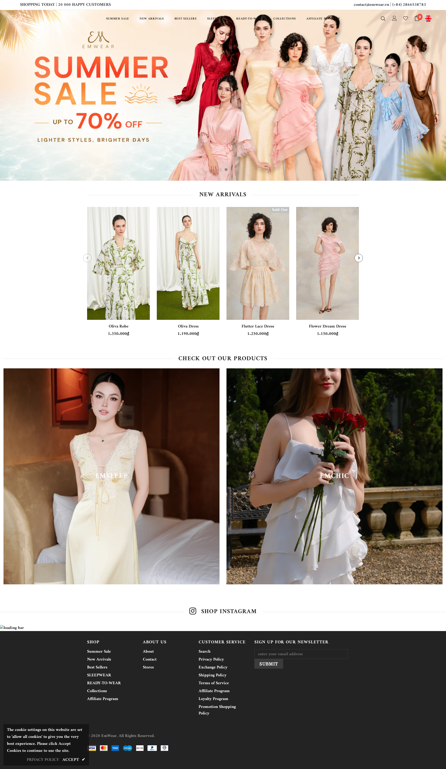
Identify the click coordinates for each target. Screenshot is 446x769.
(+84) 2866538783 (409, 4)
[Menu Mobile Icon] (428, 18)
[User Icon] (394, 18)
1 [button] (220, 221)
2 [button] (226, 221)
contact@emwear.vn (371, 4)
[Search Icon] (383, 18)
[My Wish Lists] (405, 18)
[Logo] (41, 18)
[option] (223, 121)
